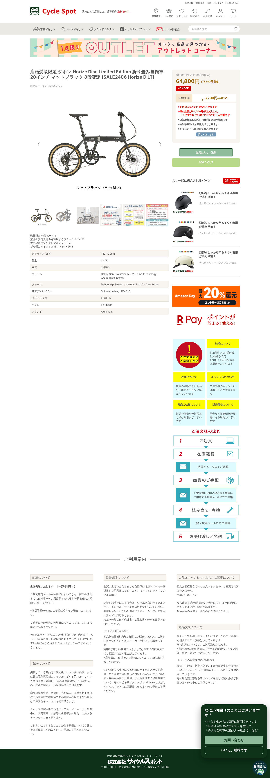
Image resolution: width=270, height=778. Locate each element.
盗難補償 (200, 3)
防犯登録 (189, 3)
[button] (160, 144)
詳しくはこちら (206, 134)
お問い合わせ (233, 3)
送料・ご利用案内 (215, 3)
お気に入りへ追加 (206, 152)
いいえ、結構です (234, 750)
